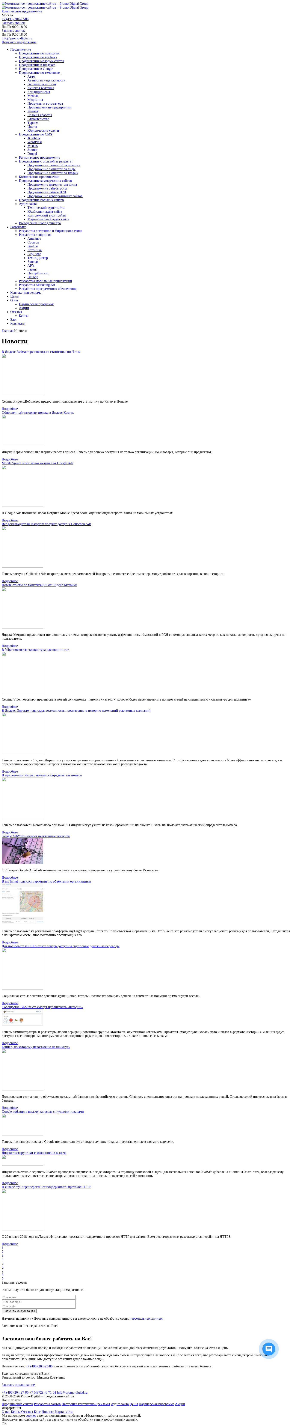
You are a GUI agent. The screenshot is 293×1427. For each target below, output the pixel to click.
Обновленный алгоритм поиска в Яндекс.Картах (38, 412)
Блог (37, 1411)
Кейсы (15, 1411)
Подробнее (10, 409)
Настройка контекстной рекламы (86, 1404)
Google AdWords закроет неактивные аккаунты (36, 836)
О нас (6, 1411)
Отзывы (27, 1411)
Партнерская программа (156, 1404)
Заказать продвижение (18, 1384)
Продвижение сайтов (17, 1404)
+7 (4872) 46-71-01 (42, 1392)
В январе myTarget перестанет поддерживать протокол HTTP (46, 1187)
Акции (180, 1404)
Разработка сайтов (47, 1404)
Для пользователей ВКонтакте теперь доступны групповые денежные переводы (60, 946)
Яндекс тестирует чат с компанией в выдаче (34, 1153)
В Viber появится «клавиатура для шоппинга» (35, 649)
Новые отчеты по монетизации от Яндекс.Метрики (39, 585)
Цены (134, 1404)
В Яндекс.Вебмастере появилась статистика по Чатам (41, 351)
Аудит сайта (120, 1404)
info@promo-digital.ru (17, 38)
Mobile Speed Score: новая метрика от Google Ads (37, 463)
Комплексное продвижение (22, 11)
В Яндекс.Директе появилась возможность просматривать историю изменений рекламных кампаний (76, 710)
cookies (31, 1415)
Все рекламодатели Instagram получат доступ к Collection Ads (46, 524)
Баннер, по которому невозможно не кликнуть (36, 1047)
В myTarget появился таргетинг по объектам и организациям (46, 881)
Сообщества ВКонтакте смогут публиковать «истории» (42, 1007)
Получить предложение (19, 42)
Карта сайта (63, 1411)
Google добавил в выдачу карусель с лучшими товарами (43, 1111)
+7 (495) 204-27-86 (15, 19)
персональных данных (146, 1318)
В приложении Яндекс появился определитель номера (42, 775)
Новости (48, 1411)
